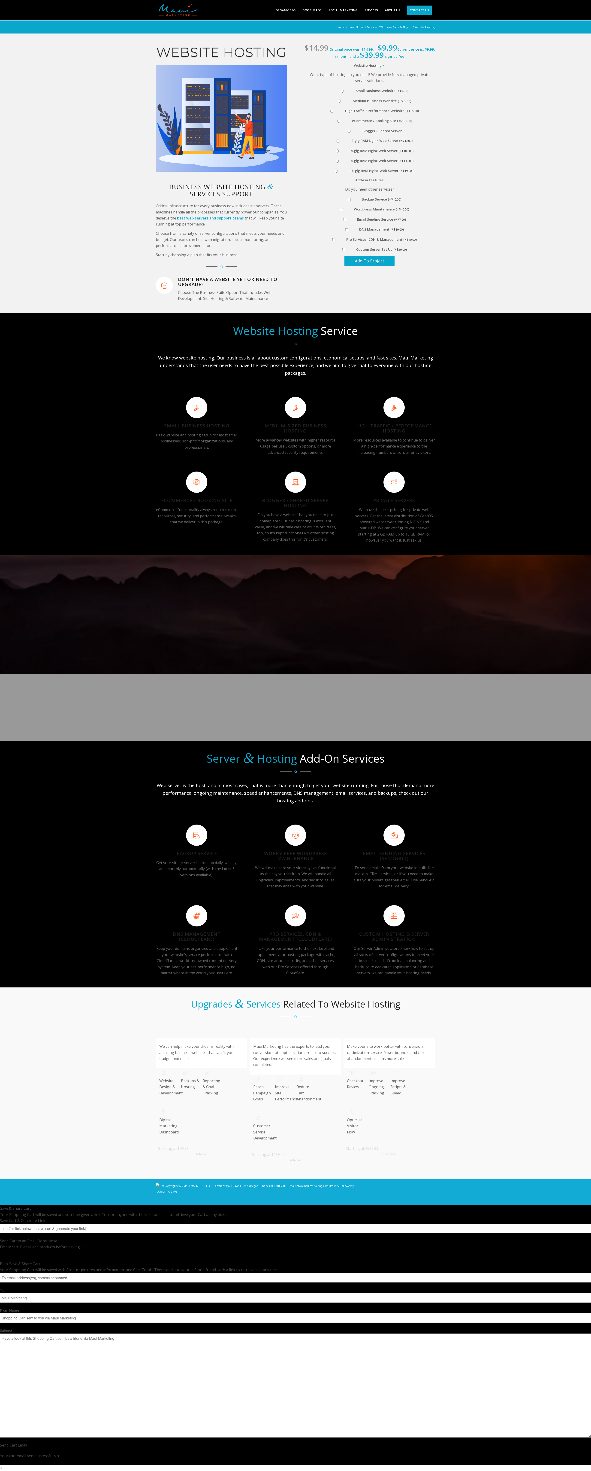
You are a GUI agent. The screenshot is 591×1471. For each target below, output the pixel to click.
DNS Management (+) (381, 229)
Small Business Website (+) (381, 90)
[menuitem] (285, 10)
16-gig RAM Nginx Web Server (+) (381, 170)
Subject (6, 1330)
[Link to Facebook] (404, 1199)
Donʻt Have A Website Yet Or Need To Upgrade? (227, 281)
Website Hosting (369, 65)
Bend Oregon (250, 1186)
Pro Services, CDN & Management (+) (381, 239)
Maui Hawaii (233, 1186)
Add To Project (369, 261)
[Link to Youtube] (431, 1199)
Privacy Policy (338, 1186)
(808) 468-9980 (277, 1186)
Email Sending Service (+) (381, 219)
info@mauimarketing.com (312, 1186)
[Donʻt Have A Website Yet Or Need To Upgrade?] (164, 285)
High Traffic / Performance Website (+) (381, 110)
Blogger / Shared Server (381, 130)
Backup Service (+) (381, 199)
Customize (201, 1154)
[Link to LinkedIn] (424, 1199)
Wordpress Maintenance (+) (381, 209)
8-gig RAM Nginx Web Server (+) (381, 160)
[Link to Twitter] (417, 1199)
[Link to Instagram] (410, 1199)
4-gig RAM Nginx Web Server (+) (381, 150)
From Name (9, 1310)
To (2, 1290)
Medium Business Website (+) (381, 100)
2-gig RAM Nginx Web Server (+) (381, 140)
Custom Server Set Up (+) (381, 249)
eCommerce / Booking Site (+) (381, 120)
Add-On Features (369, 180)
